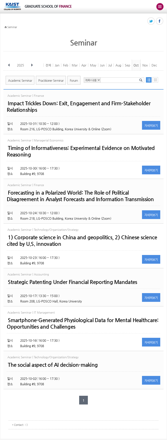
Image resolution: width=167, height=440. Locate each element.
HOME (6, 27)
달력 (155, 80)
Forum (74, 80)
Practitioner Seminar (50, 80)
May (93, 65)
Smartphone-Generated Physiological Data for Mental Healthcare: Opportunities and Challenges (82, 323)
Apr (83, 65)
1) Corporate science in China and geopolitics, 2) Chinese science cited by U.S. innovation (82, 240)
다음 (32, 65)
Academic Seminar (20, 80)
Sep (127, 65)
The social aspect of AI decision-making (53, 365)
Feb (65, 65)
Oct (136, 65)
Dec (154, 65)
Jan (57, 65)
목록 (149, 80)
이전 (8, 65)
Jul (110, 65)
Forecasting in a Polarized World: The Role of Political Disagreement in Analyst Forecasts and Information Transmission (80, 196)
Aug (118, 65)
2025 (20, 65)
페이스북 (160, 21)
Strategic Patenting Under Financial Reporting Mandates (72, 282)
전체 (48, 65)
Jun (102, 65)
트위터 (151, 21)
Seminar (12, 27)
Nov (145, 65)
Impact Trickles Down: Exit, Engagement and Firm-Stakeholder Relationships (78, 106)
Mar (75, 65)
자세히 (151, 125)
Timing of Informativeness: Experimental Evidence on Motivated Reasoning (81, 151)
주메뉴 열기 (159, 6)
